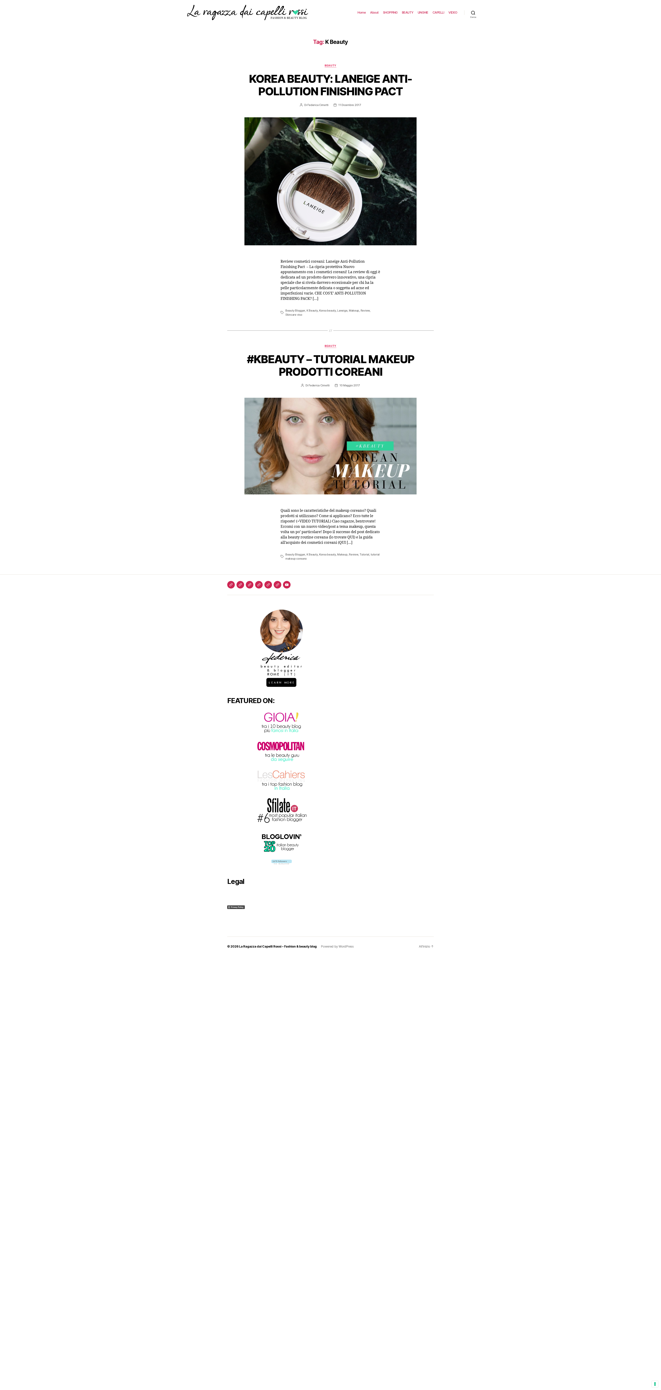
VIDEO (452, 12)
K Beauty (312, 310)
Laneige (342, 310)
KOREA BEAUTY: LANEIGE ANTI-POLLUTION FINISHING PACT (330, 85)
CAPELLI (438, 12)
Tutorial (364, 554)
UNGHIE (423, 12)
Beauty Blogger (295, 310)
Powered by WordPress (337, 946)
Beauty (330, 65)
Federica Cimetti (317, 105)
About (374, 12)
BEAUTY (407, 12)
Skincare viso (293, 314)
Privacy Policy (237, 907)
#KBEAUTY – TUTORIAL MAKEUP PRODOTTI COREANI (330, 365)
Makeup (354, 310)
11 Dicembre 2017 (349, 105)
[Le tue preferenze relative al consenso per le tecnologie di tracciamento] (655, 1384)
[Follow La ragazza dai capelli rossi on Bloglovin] (281, 862)
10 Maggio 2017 (349, 385)
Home (362, 12)
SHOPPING (390, 12)
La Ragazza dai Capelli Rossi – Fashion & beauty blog (278, 946)
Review (365, 310)
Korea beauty (327, 310)
